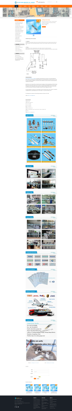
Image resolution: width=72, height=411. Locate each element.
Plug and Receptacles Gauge (23, 17)
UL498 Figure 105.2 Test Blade (50, 362)
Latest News (43, 397)
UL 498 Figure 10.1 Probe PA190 (45, 392)
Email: (32, 371)
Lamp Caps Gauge (17, 24)
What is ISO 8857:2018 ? (19, 49)
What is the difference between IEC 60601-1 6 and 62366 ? (45, 403)
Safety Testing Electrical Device (19, 31)
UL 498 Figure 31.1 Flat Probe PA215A (37, 392)
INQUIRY (44, 26)
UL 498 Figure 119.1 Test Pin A (35, 362)
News (29, 6)
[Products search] (56, 1)
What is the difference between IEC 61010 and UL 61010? (45, 400)
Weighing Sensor (17, 38)
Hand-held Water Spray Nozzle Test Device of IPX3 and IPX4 (36, 407)
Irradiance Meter (17, 37)
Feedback (42, 6)
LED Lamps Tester (17, 34)
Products (25, 6)
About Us (20, 6)
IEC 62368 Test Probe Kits (36, 403)
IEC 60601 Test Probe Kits (36, 399)
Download (33, 6)
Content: (32, 373)
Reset (38, 378)
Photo (38, 6)
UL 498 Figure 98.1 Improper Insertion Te (29, 392)
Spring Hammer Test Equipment (19, 27)
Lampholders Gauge (17, 33)
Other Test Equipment (18, 41)
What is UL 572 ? (18, 48)
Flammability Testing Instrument (19, 26)
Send (35, 378)
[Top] (70, 14)
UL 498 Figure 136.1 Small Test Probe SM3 (54, 392)
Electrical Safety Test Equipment (19, 30)
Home (16, 6)
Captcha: (32, 376)
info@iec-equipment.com (41, 2)
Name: (32, 369)
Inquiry (46, 6)
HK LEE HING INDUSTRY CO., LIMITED (31, 78)
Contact (50, 6)
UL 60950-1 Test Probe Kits (36, 400)
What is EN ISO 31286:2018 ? (19, 47)
